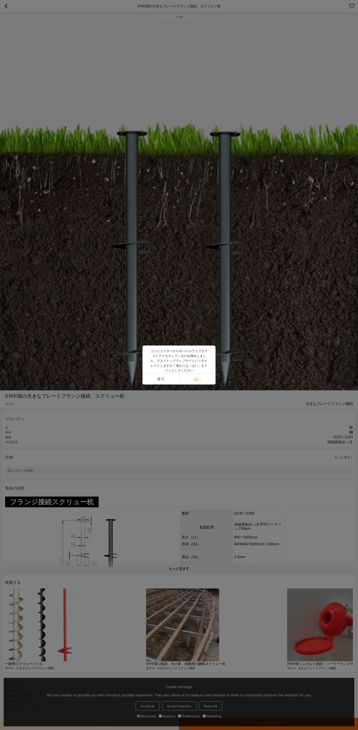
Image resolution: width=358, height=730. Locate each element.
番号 (160, 379)
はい (197, 379)
